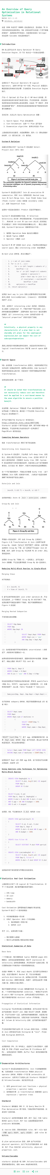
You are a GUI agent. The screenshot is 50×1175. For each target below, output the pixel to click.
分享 (36, 1172)
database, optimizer (13, 21)
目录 (27, 1172)
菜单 (18, 1172)
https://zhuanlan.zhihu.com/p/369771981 (20, 423)
